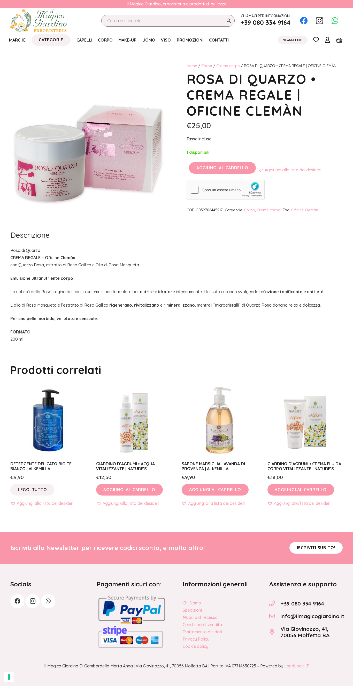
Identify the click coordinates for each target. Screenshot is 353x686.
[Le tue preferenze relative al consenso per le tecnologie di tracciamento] (9, 677)
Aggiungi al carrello (222, 167)
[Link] (316, 39)
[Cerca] (228, 21)
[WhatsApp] (335, 20)
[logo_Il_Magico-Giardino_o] (38, 20)
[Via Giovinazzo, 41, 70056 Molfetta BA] (274, 632)
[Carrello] (339, 40)
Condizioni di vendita (202, 624)
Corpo (206, 65)
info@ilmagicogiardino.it (312, 616)
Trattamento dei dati (202, 631)
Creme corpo (228, 65)
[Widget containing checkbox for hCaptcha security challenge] (226, 190)
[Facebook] (304, 20)
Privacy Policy (196, 639)
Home (192, 65)
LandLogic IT (296, 665)
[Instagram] (319, 20)
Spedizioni (192, 610)
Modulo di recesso (200, 617)
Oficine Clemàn (304, 210)
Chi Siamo (192, 602)
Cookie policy (195, 646)
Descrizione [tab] (30, 235)
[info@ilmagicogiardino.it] (274, 616)
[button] (289, 169)
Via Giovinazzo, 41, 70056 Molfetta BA (305, 632)
